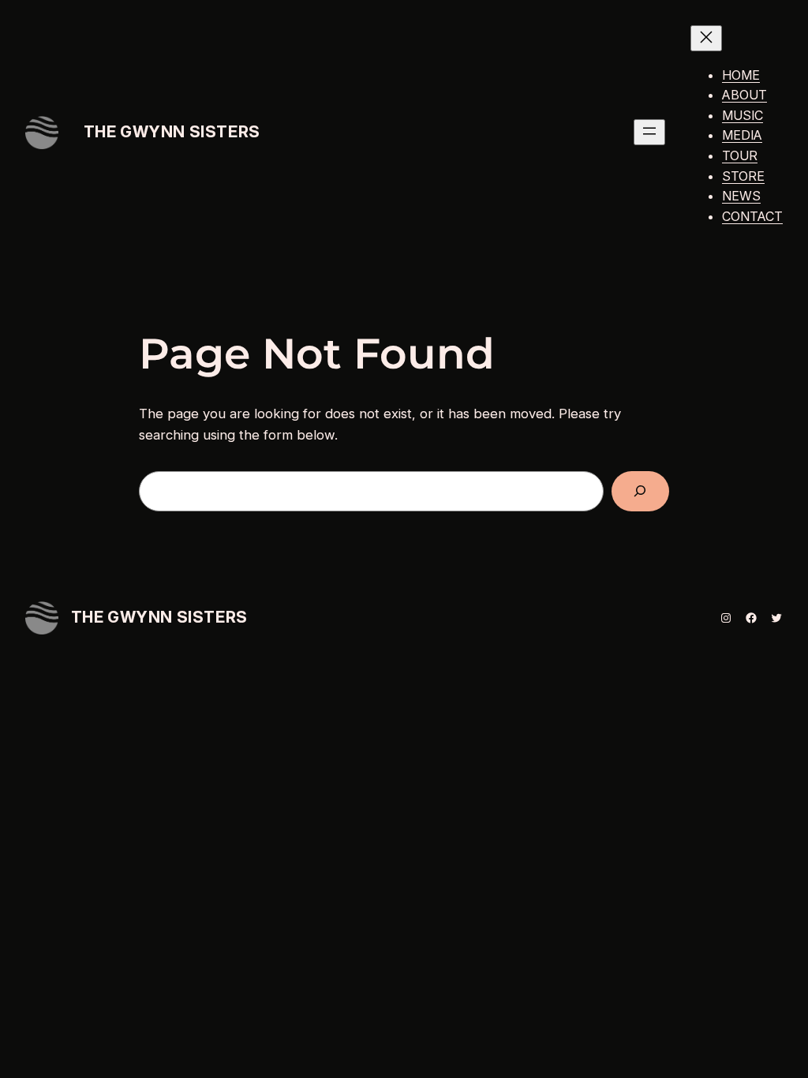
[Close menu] (706, 38)
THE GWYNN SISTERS (172, 131)
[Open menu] (649, 132)
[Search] (640, 491)
